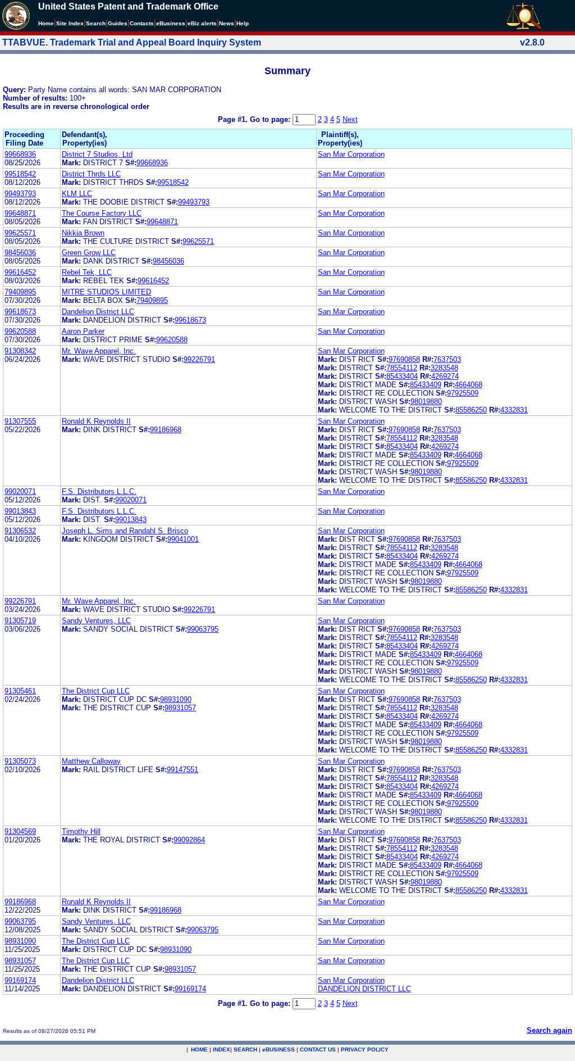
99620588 (20, 331)
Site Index (70, 23)
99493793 (20, 193)
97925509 (462, 393)
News (226, 23)
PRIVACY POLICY (365, 1049)
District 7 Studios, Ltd (97, 154)
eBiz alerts (202, 23)
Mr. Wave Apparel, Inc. (99, 351)
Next (350, 119)
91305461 (20, 691)
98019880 (426, 401)
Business (170, 23)
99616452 (20, 272)
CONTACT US (318, 1049)
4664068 (468, 384)
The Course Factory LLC (102, 213)
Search (96, 23)
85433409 (425, 384)
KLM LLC (77, 193)
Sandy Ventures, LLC (96, 620)
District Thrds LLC (91, 174)
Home (46, 23)
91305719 (20, 620)
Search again (549, 1030)
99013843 (20, 511)
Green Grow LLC (89, 252)
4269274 (445, 376)
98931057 (180, 708)
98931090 (175, 699)
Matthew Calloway (91, 761)
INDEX (221, 1049)
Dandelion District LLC (98, 311)
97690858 (404, 359)
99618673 (20, 311)
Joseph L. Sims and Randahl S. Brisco (125, 531)
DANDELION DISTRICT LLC (364, 989)
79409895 (20, 292)
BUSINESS (278, 1049)
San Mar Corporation (351, 154)
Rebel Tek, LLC (87, 272)
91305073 (20, 761)
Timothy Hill (81, 831)
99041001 (183, 539)
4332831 (514, 410)
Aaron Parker (83, 331)
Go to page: (271, 119)
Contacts (142, 23)
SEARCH (245, 1049)
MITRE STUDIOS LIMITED (106, 292)
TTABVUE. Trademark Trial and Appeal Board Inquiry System (131, 42)
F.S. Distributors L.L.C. (99, 491)
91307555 (20, 421)
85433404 (402, 376)
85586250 (471, 410)
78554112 (401, 368)
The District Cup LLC (96, 691)
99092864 (189, 840)
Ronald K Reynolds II (96, 421)
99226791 (199, 359)
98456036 (20, 252)
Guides (117, 23)
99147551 (182, 769)
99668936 (20, 154)
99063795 (202, 629)
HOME (199, 1049)
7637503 (447, 359)
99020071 (20, 491)
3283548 (444, 368)
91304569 (20, 831)
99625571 (20, 233)
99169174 (20, 980)
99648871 (20, 213)
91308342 (20, 351)
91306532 (20, 531)
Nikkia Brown (83, 233)
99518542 (20, 174)
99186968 (165, 429)
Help (242, 23)
